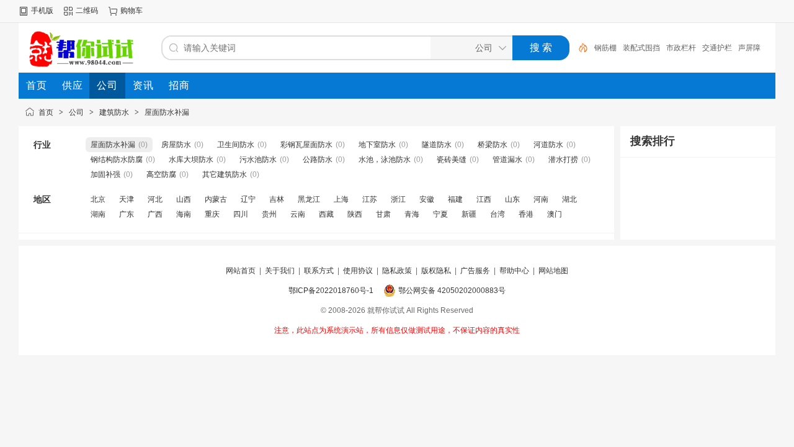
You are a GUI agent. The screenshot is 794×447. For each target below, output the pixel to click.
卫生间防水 (235, 144)
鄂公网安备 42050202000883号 (452, 290)
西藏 (326, 214)
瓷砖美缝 (451, 159)
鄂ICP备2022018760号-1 (330, 290)
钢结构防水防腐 (117, 159)
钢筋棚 (605, 47)
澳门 (554, 214)
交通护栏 (717, 47)
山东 (512, 199)
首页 (45, 112)
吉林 (276, 199)
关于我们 (280, 270)
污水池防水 (258, 159)
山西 (183, 199)
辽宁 (248, 199)
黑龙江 (309, 199)
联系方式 (319, 270)
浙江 (398, 199)
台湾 (497, 214)
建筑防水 (114, 112)
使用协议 (358, 270)
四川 (240, 214)
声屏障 (749, 47)
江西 (483, 199)
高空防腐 (161, 174)
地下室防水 (377, 144)
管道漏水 (507, 159)
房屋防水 (176, 144)
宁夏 (440, 214)
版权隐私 (436, 270)
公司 (76, 112)
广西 (155, 214)
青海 (411, 214)
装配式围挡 (641, 47)
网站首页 (241, 270)
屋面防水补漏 (167, 112)
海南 (183, 214)
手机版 (42, 10)
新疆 (469, 214)
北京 (98, 199)
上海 (341, 199)
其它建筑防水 (224, 174)
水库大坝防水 (191, 159)
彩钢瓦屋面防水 (306, 144)
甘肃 (383, 214)
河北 (155, 199)
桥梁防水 (492, 144)
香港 (526, 214)
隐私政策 (397, 270)
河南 (540, 199)
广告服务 (475, 270)
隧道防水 (437, 144)
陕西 (354, 214)
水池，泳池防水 (385, 159)
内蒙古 (216, 199)
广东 (126, 214)
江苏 (369, 199)
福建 (455, 199)
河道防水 (548, 144)
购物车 (131, 10)
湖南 (98, 214)
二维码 (87, 10)
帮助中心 (514, 270)
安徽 (426, 199)
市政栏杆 (681, 47)
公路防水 (317, 159)
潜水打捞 (563, 159)
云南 (297, 214)
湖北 (569, 199)
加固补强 (105, 174)
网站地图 (553, 270)
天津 (126, 199)
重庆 (212, 214)
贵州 (269, 214)
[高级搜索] (578, 47)
